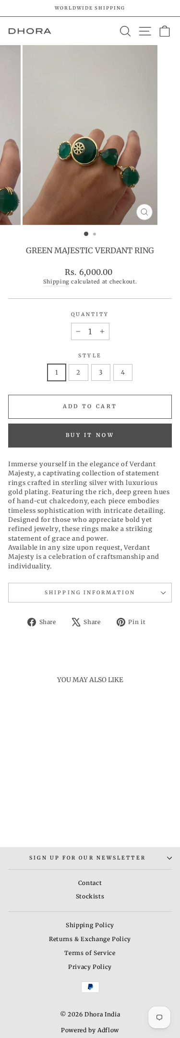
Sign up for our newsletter (87, 858)
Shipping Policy (90, 925)
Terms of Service (89, 952)
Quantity (90, 314)
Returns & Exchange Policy (90, 939)
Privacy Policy (90, 966)
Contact (90, 882)
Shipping (56, 281)
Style (89, 356)
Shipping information (90, 593)
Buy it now (90, 435)
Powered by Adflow (90, 1030)
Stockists (90, 896)
